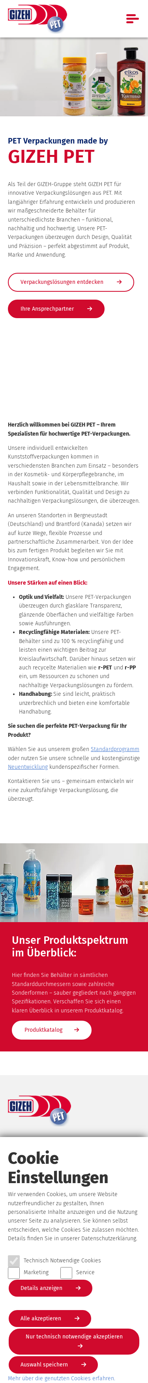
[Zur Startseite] (37, 19)
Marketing (36, 1272)
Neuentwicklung (28, 767)
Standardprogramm (115, 749)
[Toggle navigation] (133, 18)
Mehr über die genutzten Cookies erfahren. (61, 1378)
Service (85, 1272)
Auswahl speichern (45, 1364)
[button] (130, 1057)
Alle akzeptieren (42, 1318)
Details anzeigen (42, 1288)
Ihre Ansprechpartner (48, 309)
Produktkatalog (43, 1030)
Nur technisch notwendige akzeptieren (74, 1336)
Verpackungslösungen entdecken (63, 282)
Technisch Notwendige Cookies (62, 1260)
